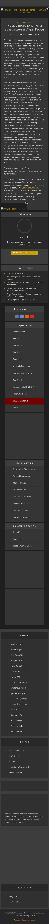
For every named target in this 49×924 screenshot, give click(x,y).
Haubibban (15, 720)
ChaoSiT (14, 671)
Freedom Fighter (18, 698)
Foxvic (13, 677)
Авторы (17, 920)
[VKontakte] (17, 316)
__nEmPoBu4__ (17, 666)
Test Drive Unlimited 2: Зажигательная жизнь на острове (25, 283)
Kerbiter (14, 709)
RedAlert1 (15, 731)
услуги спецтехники (30, 188)
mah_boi (14, 660)
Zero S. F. (15, 649)
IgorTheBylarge (17, 693)
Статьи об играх (24, 22)
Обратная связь (28, 920)
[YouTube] (32, 316)
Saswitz (14, 644)
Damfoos (15, 655)
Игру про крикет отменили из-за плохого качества (24, 278)
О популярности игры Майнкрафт (21, 299)
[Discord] (22, 316)
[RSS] (27, 316)
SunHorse (15, 715)
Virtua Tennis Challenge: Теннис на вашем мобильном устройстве (24, 295)
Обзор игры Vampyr (15, 273)
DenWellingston (17, 704)
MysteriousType (17, 688)
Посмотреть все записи (24, 252)
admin (29, 34)
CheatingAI (15, 726)
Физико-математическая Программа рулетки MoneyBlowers (22, 289)
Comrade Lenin (17, 682)
